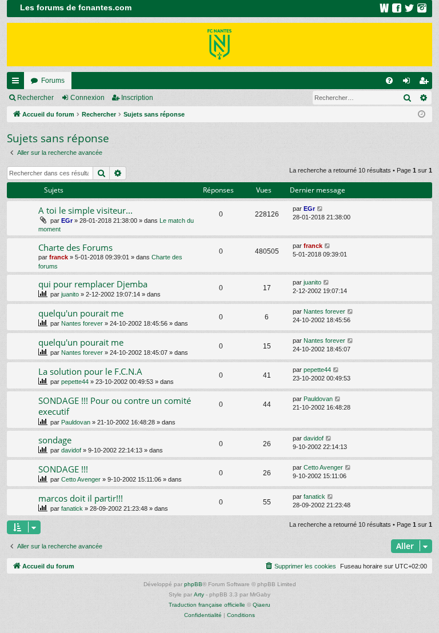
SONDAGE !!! (63, 469)
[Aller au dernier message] (320, 209)
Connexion (87, 98)
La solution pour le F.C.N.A (90, 371)
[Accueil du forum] (219, 44)
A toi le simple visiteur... (85, 210)
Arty (199, 594)
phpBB (193, 584)
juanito (70, 294)
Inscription (137, 98)
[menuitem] (389, 80)
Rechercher (35, 98)
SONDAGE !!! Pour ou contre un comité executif (114, 406)
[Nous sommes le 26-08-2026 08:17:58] (421, 114)
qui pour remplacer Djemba (92, 284)
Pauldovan (75, 422)
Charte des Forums (75, 247)
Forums (53, 81)
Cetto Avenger (81, 479)
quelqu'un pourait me (80, 313)
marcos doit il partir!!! (80, 498)
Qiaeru (261, 605)
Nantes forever (82, 323)
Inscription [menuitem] (426, 83)
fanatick (72, 508)
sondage (54, 440)
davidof (71, 450)
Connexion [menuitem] (408, 83)
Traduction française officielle (207, 605)
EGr (67, 220)
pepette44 (75, 381)
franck (58, 257)
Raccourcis (17, 83)
